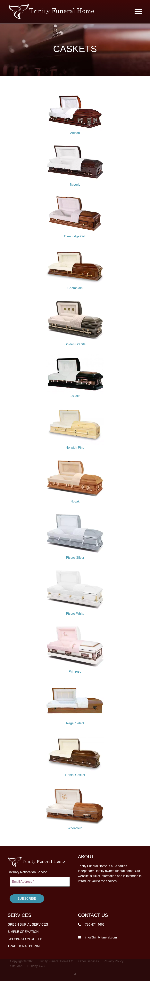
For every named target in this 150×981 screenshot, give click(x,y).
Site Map (16, 966)
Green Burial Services (28, 924)
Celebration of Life (25, 938)
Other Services (88, 961)
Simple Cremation (23, 931)
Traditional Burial (24, 946)
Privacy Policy (113, 961)
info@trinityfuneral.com (100, 937)
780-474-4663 (94, 924)
